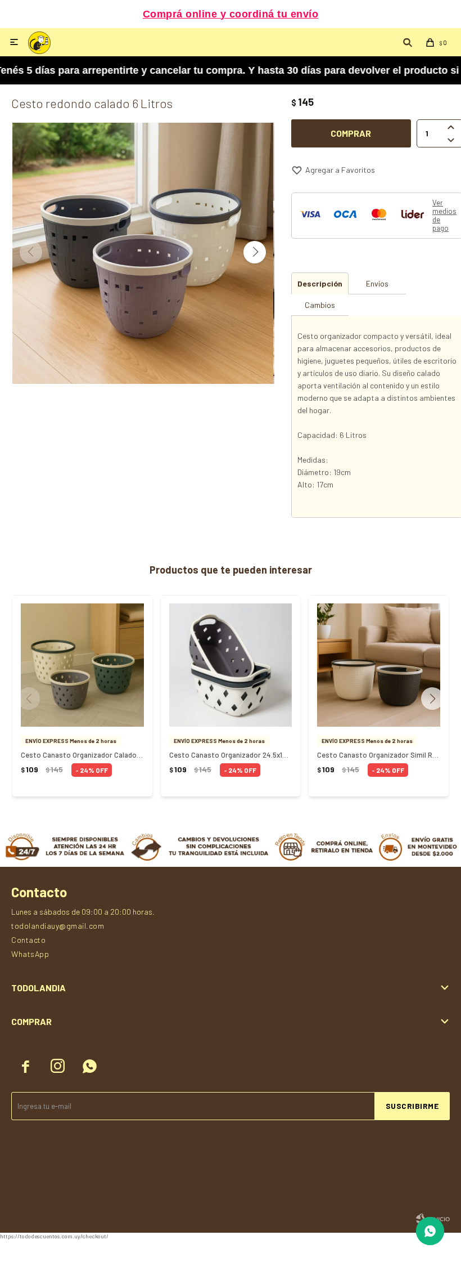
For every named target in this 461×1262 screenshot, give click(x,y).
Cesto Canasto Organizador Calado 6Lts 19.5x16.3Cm (82, 754)
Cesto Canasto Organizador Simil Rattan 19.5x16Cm (378, 754)
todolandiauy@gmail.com (57, 925)
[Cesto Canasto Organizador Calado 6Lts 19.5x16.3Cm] (82, 665)
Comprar (351, 133)
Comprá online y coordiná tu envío (231, 14)
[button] (254, 252)
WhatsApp (30, 954)
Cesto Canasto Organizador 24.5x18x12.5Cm (230, 754)
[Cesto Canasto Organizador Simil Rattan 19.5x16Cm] (378, 665)
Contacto (28, 940)
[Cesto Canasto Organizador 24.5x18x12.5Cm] (230, 665)
